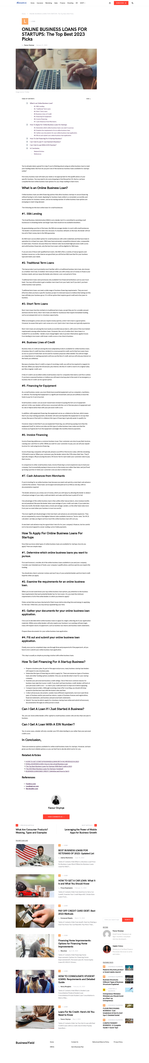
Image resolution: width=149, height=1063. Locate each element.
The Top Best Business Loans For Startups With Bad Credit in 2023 (49, 766)
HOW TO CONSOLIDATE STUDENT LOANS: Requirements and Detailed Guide (76, 979)
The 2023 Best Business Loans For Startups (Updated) (44, 769)
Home (24, 14)
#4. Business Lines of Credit (43, 114)
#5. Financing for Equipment (42, 116)
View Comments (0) (55, 817)
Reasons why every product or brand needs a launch (113, 971)
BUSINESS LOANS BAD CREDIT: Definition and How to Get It (47, 771)
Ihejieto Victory (118, 946)
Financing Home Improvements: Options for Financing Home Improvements (74, 943)
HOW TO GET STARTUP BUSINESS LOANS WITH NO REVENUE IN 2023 (52, 761)
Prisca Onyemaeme (67, 888)
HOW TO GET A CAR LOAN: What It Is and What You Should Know (76, 882)
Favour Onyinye (29, 45)
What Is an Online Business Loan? (41, 103)
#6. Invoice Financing (40, 119)
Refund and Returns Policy (100, 1042)
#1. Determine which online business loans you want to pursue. (54, 128)
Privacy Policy (118, 1042)
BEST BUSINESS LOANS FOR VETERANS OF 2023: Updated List (76, 852)
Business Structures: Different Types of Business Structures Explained (113, 982)
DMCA (52, 1047)
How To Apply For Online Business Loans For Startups (48, 125)
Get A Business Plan (77, 1047)
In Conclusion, (35, 148)
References (37, 154)
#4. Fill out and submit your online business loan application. (52, 135)
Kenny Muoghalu (66, 986)
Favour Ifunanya (118, 931)
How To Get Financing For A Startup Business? (46, 138)
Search (128, 920)
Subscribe (120, 3)
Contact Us (74, 1042)
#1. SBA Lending (39, 106)
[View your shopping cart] (110, 3)
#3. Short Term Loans (41, 111)
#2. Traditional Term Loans (42, 109)
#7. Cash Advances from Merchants (45, 121)
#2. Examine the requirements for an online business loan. (52, 130)
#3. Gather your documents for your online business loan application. (55, 133)
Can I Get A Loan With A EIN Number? (43, 145)
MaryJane (64, 951)
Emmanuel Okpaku (67, 918)
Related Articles (39, 151)
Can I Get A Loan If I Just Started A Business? (45, 142)
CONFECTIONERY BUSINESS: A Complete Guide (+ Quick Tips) (112, 1025)
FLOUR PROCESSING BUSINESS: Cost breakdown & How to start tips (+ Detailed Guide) (113, 1011)
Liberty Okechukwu (67, 858)
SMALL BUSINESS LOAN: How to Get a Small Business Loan (47, 764)
